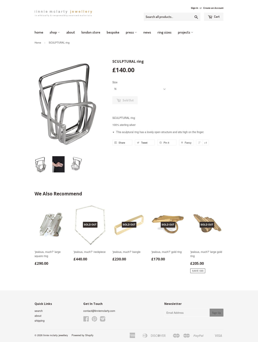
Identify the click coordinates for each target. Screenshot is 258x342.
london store (90, 32)
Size (114, 82)
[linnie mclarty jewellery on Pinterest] (94, 320)
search (39, 311)
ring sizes (164, 32)
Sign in (194, 8)
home (39, 32)
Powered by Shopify (82, 335)
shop (54, 32)
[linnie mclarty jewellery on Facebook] (86, 320)
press (130, 32)
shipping (40, 320)
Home (38, 42)
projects (184, 32)
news (147, 32)
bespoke (113, 32)
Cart (216, 16)
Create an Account (213, 8)
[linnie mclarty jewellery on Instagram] (103, 320)
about (70, 32)
